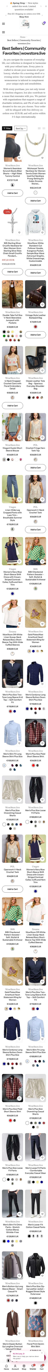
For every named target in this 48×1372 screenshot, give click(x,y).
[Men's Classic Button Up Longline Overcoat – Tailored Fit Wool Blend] (12, 1323)
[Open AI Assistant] (42, 1357)
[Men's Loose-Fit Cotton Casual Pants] (35, 1204)
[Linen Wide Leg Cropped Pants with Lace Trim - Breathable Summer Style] (12, 489)
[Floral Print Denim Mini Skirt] (35, 1323)
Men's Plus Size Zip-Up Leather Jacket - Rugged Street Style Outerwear (35, 1290)
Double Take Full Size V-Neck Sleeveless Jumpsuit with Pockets (12, 319)
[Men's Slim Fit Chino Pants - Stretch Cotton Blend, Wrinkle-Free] (12, 1204)
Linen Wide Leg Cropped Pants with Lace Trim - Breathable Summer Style (12, 515)
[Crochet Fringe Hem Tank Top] (35, 427)
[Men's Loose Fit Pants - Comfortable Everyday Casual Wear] (35, 1147)
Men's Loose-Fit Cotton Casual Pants (35, 1225)
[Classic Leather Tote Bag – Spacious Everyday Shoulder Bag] (35, 360)
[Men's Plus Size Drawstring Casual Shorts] (12, 790)
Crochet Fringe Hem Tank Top (35, 449)
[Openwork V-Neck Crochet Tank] (35, 489)
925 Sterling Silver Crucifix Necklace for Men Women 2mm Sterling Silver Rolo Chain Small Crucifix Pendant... (12, 249)
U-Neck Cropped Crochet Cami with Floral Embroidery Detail (12, 385)
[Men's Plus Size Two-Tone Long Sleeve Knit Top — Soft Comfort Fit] (12, 674)
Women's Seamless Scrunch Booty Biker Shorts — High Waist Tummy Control (12, 172)
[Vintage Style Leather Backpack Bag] (35, 294)
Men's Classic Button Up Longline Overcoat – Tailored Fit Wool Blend (12, 1348)
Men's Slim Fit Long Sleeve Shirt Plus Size (12, 755)
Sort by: (20, 128)
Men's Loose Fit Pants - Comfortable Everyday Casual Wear (35, 1170)
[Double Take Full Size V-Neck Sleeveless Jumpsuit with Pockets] (12, 294)
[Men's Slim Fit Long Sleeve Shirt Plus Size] (12, 733)
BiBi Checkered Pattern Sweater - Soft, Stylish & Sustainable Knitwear (35, 576)
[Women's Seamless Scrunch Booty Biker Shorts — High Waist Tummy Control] (12, 148)
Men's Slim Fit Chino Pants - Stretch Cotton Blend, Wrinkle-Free (12, 1228)
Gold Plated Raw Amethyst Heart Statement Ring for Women (35, 638)
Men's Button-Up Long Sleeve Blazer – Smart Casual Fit (12, 1289)
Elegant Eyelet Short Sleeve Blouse (12, 449)
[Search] (39, 24)
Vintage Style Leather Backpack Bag (35, 316)
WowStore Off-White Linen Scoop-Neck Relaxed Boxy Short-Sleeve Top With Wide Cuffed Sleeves (12, 639)
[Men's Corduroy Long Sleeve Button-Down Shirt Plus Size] (35, 674)
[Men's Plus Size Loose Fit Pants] (35, 790)
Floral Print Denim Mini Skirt (35, 1345)
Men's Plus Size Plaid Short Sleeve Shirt (35, 755)
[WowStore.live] (24, 23)
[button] (7, 6)
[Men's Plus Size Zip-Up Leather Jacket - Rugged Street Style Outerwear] (35, 1265)
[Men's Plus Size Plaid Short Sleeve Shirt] (35, 733)
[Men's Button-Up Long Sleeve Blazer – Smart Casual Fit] (12, 1265)
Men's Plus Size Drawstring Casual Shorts (12, 813)
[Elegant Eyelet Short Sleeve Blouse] (12, 427)
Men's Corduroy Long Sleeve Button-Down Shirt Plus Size (35, 697)
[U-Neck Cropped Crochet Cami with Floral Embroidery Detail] (12, 360)
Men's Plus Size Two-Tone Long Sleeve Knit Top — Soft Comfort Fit (12, 698)
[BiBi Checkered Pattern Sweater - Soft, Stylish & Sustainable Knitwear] (35, 551)
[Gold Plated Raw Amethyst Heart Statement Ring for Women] (35, 614)
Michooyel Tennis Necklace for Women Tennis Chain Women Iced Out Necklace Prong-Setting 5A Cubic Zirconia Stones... (35, 176)
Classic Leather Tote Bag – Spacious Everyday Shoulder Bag (35, 385)
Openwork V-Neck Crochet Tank (35, 511)
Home (22, 37)
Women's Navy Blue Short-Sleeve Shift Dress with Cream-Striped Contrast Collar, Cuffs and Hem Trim (13, 578)
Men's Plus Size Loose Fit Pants (35, 811)
